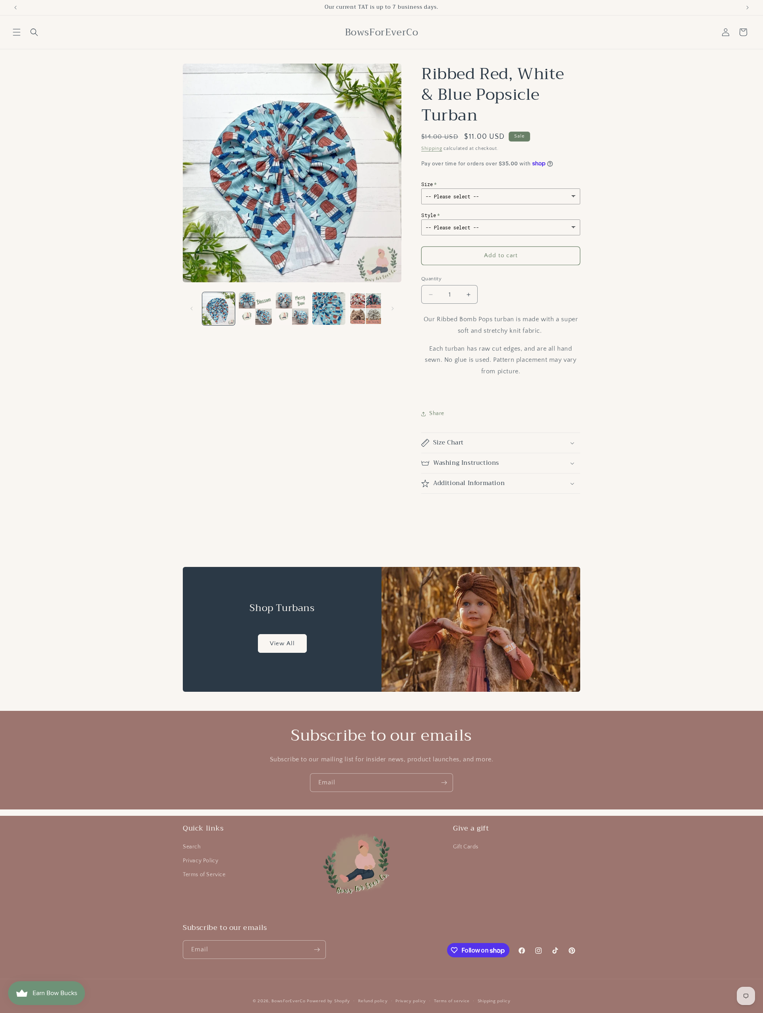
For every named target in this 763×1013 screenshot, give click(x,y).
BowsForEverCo (288, 1001)
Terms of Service (204, 874)
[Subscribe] (444, 782)
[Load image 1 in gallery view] (218, 308)
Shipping (431, 148)
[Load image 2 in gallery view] (255, 308)
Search (192, 847)
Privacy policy (410, 1001)
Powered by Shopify (328, 1001)
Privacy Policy (200, 861)
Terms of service (452, 1001)
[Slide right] (392, 308)
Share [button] (436, 413)
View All (282, 643)
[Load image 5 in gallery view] (365, 308)
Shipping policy (494, 1001)
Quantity (431, 278)
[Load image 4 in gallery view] (328, 308)
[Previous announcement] (15, 7)
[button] (16, 32)
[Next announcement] (747, 7)
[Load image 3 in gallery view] (292, 308)
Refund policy (373, 1001)
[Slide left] (191, 308)
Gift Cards (465, 847)
